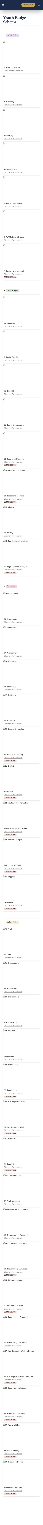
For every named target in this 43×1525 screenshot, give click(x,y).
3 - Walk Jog (21, 125)
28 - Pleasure (21, 1045)
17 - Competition (21, 642)
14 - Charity (21, 522)
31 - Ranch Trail (21, 1155)
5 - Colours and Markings (21, 192)
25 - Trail (21, 944)
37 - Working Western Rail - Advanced (21, 1368)
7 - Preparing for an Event (21, 262)
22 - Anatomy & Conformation (21, 819)
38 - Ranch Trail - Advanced (21, 1404)
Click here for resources (13, 105)
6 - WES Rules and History (21, 226)
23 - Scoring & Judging (21, 856)
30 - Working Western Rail (21, 1118)
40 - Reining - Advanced (21, 1478)
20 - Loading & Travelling (21, 745)
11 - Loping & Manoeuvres (21, 414)
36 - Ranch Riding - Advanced (21, 1332)
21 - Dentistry (21, 782)
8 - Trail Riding (21, 313)
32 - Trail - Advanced (21, 1190)
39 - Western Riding (21, 1441)
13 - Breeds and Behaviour (21, 487)
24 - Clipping (21, 893)
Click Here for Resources (13, 71)
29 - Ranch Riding (21, 1081)
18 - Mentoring (21, 676)
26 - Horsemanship (21, 978)
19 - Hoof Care (21, 710)
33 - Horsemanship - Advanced (21, 1224)
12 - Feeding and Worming (21, 450)
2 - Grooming (21, 91)
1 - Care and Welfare (21, 57)
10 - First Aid (21, 380)
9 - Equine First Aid (21, 346)
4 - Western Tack (21, 158)
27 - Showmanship (21, 1012)
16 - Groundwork (21, 608)
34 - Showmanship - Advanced (21, 1260)
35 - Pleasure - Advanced (21, 1297)
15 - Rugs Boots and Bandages (21, 558)
